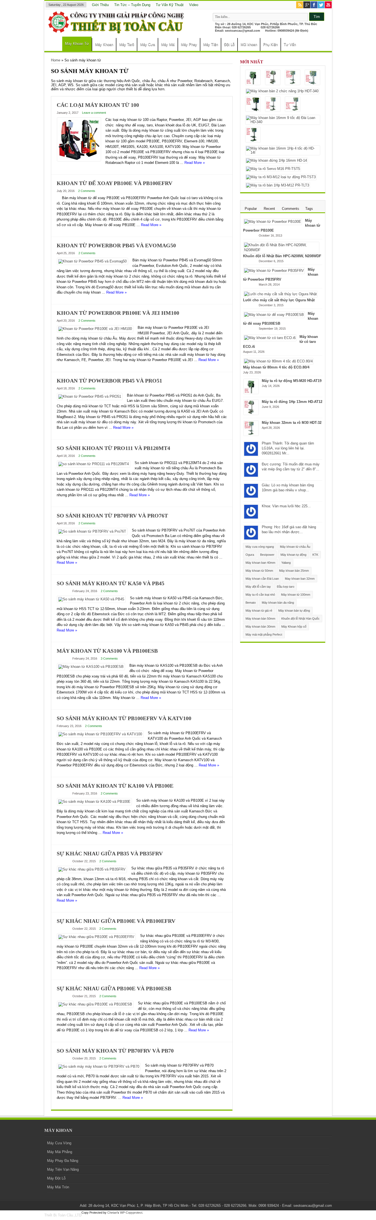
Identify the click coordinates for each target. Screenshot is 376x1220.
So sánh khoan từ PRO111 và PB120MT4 (113, 448)
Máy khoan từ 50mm (259, 570)
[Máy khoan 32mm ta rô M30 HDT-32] (292, 78)
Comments (290, 209)
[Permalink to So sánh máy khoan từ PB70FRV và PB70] (98, 1066)
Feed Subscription (230, 71)
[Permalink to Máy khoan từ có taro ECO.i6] (270, 338)
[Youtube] (328, 5)
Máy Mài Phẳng (59, 1152)
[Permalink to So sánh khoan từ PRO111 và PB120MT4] (93, 464)
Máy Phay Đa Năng (62, 1161)
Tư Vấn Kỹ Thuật (170, 5)
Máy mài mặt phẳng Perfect (264, 634)
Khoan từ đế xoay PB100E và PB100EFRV (114, 183)
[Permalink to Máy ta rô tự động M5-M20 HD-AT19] (251, 393)
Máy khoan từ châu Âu (295, 546)
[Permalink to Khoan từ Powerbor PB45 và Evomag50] (92, 261)
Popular (251, 209)
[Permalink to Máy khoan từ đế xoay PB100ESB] (274, 315)
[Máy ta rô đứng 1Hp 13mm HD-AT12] (272, 78)
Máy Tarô (126, 44)
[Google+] (306, 5)
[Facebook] (313, 5)
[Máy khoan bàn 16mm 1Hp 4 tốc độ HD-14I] (283, 150)
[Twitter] (321, 5)
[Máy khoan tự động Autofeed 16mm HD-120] (292, 104)
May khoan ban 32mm (300, 578)
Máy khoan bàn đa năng (278, 602)
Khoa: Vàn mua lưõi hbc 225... (286, 506)
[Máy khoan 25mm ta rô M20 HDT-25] (312, 78)
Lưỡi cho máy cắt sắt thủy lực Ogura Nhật (279, 300)
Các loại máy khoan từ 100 (98, 105)
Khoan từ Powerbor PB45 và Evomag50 (116, 245)
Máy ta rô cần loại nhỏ (260, 594)
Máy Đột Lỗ (56, 1178)
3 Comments (109, 658)
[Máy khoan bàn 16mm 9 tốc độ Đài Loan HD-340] (283, 119)
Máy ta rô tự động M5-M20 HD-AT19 (291, 381)
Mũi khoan (249, 44)
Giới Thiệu (100, 5)
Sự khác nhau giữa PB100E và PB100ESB (114, 988)
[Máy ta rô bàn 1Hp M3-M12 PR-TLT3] (278, 185)
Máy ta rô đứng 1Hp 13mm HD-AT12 (292, 402)
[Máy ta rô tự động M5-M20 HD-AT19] (253, 78)
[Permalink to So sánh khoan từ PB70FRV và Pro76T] (92, 531)
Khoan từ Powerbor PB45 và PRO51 (109, 381)
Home (54, 45)
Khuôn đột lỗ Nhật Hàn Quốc (300, 618)
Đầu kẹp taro (285, 586)
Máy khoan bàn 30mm (260, 626)
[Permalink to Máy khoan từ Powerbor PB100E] (273, 221)
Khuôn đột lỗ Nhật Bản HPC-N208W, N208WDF (282, 256)
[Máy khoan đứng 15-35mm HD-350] (253, 104)
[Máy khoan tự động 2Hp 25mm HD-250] (272, 104)
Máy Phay (189, 44)
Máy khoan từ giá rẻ (259, 610)
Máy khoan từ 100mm (295, 594)
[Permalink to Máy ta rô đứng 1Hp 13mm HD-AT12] (251, 413)
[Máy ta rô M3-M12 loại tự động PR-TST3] (281, 177)
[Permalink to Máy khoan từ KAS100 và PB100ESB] (91, 667)
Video (193, 5)
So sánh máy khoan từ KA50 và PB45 (110, 583)
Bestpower (267, 554)
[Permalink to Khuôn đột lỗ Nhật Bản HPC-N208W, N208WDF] (281, 250)
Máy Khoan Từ (77, 44)
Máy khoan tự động (293, 554)
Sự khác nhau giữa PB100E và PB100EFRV (116, 921)
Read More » (194, 163)
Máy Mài (168, 44)
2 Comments (86, 191)
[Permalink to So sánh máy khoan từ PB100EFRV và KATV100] (100, 734)
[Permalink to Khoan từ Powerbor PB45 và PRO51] (89, 396)
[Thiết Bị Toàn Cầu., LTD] (117, 31)
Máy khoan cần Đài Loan (262, 578)
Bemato (251, 602)
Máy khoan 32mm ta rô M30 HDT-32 (291, 423)
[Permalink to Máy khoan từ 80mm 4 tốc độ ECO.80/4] (278, 361)
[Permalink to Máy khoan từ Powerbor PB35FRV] (274, 271)
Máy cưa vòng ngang (260, 546)
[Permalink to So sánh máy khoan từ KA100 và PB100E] (94, 801)
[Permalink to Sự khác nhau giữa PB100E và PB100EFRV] (96, 937)
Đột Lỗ (229, 44)
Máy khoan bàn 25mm (294, 570)
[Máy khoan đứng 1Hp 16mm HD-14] (276, 160)
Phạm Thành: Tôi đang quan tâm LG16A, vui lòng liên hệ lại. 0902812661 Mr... (288, 448)
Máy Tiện (210, 44)
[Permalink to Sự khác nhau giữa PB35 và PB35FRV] (92, 869)
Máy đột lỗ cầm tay (258, 586)
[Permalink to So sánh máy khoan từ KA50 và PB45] (91, 599)
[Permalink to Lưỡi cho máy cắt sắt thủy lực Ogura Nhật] (280, 294)
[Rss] (299, 5)
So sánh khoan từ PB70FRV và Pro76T (112, 516)
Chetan (112, 1212)
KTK (315, 554)
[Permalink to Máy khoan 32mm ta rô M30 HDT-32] (251, 434)
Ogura (250, 554)
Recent (269, 209)
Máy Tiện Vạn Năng (63, 1169)
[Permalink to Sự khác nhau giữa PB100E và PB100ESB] (95, 1004)
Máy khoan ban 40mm (260, 562)
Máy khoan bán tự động (294, 610)
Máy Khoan (104, 44)
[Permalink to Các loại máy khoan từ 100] (79, 160)
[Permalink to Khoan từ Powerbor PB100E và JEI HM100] (95, 329)
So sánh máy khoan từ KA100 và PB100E (115, 786)
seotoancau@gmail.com (242, 30)
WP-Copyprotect (131, 1212)
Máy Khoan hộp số (293, 626)
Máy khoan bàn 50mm (260, 618)
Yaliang (286, 562)
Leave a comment (94, 112)
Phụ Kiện (270, 44)
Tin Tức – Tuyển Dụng (132, 5)
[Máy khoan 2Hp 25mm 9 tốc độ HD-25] (253, 135)
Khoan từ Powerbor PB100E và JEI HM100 (118, 313)
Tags (309, 209)
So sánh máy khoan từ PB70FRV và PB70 (115, 1051)
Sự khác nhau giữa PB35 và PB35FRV (110, 853)
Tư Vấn (290, 44)
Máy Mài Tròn (58, 1187)
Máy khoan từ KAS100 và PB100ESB (107, 651)
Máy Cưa (147, 44)
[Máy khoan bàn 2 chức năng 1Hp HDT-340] (282, 91)
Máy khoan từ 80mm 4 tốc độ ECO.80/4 (276, 367)
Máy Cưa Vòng (59, 1143)
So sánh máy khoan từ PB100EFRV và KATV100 (124, 718)
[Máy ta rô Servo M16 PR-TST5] (273, 169)
